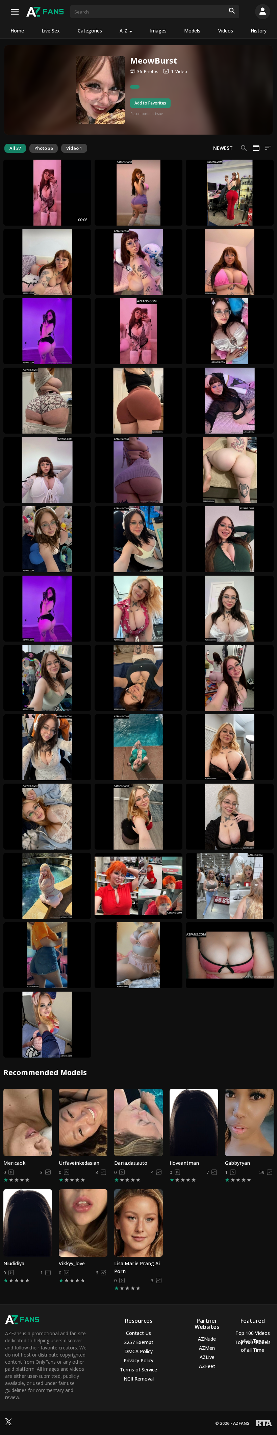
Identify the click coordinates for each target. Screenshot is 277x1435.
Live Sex (51, 30)
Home (17, 30)
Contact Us (138, 1333)
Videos (225, 30)
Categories (90, 30)
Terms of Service (138, 1369)
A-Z (123, 30)
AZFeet (207, 1366)
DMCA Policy (138, 1351)
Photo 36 (43, 148)
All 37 (15, 148)
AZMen (207, 1348)
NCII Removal (139, 1378)
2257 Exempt (138, 1342)
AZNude (207, 1339)
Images (158, 30)
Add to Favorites (150, 103)
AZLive (207, 1357)
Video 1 (74, 148)
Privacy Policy (138, 1360)
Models (192, 30)
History (259, 30)
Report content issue (146, 113)
